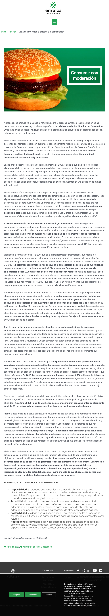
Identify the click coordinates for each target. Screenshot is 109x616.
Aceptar (16, 595)
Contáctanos (68, 570)
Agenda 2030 (13, 547)
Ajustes (49, 595)
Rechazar (33, 595)
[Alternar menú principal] (54, 22)
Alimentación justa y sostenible (37, 547)
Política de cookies (77, 598)
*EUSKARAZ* (48, 570)
